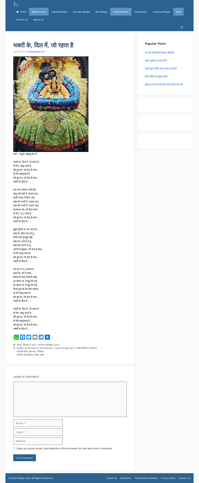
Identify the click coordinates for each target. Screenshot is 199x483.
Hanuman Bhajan (161, 11)
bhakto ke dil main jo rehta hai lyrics (35, 348)
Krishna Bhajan (121, 11)
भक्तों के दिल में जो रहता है (86, 348)
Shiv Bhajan (101, 11)
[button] (182, 27)
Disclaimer (125, 478)
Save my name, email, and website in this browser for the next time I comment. (65, 448)
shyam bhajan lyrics (65, 348)
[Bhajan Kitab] (16, 4)
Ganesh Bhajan (59, 11)
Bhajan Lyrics (39, 11)
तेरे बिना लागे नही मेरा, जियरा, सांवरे (30, 354)
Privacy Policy (168, 478)
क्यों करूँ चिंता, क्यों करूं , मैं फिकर (30, 351)
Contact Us (22, 19)
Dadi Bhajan (140, 11)
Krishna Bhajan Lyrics (49, 344)
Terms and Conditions (146, 478)
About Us (38, 19)
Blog (178, 11)
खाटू (22, 213)
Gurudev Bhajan (81, 11)
